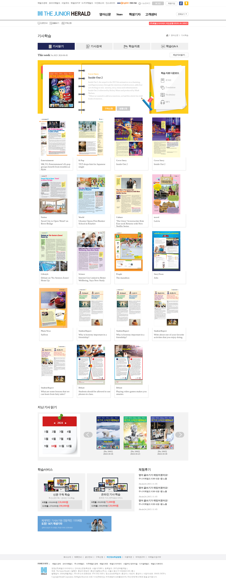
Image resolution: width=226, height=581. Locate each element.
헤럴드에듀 (104, 564)
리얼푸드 (65, 3)
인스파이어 (110, 3)
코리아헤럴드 (54, 3)
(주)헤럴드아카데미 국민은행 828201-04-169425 (169, 23)
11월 (61, 446)
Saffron (44, 334)
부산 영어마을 (132, 564)
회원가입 (171, 3)
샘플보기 (55, 23)
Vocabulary (170, 95)
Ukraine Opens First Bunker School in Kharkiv (92, 222)
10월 (54, 446)
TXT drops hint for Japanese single (92, 165)
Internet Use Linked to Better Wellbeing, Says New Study (92, 279)
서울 (125, 564)
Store (119, 14)
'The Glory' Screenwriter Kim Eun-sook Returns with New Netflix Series (130, 223)
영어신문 (105, 14)
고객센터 (151, 14)
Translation (170, 87)
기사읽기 (58, 46)
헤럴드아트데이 (157, 564)
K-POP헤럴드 (87, 3)
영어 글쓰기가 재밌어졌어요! (153, 475)
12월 (69, 446)
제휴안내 (78, 557)
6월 (54, 438)
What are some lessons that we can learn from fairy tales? (55, 392)
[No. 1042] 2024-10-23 (135, 452)
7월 (61, 438)
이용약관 (128, 557)
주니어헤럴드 (79, 564)
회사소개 (67, 557)
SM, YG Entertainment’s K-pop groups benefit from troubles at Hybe (55, 167)
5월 (46, 438)
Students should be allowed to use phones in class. (94, 392)
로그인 (158, 3)
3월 (61, 431)
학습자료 (134, 46)
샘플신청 (123, 108)
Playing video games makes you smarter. (131, 392)
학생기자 (134, 14)
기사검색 (96, 46)
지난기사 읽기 (179, 55)
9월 (46, 446)
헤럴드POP (75, 3)
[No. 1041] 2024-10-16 (108, 452)
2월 (54, 431)
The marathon (122, 278)
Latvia (157, 221)
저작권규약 (140, 557)
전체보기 (181, 14)
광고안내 (88, 557)
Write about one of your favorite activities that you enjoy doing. (169, 335)
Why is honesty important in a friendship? (93, 335)
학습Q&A (171, 46)
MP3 (167, 102)
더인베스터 (99, 3)
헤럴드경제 (42, 3)
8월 (69, 438)
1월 (46, 431)
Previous (88, 435)
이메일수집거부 (154, 557)
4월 (69, 431)
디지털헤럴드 (144, 564)
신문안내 (43, 23)
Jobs (156, 278)
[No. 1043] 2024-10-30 (162, 452)
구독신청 (68, 23)
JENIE (168, 80)
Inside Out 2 (95, 77)
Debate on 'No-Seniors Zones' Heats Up (55, 279)
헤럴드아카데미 (116, 564)
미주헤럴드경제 (92, 564)
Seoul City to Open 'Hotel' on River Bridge (54, 222)
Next (179, 435)
